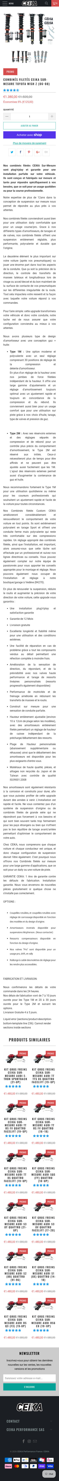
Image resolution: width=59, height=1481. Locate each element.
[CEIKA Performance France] (29, 3)
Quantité (8, 109)
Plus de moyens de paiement (29, 143)
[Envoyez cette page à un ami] (46, 152)
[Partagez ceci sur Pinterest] (28, 152)
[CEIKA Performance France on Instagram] (29, 1442)
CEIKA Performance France (29, 1451)
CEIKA (46, 1451)
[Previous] (6, 28)
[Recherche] (48, 3)
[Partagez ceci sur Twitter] (11, 152)
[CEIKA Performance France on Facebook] (23, 1442)
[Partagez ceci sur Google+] (37, 152)
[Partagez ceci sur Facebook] (20, 152)
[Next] (52, 28)
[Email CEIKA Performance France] (35, 1442)
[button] (11, 90)
